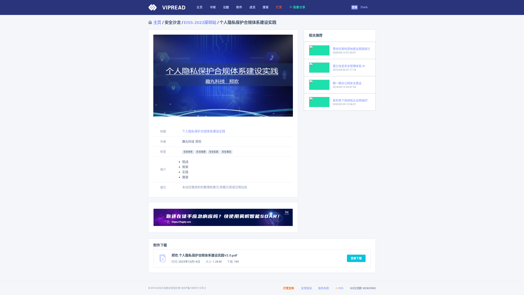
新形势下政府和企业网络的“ (350, 100)
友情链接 (306, 288)
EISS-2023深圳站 (200, 22)
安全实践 (213, 152)
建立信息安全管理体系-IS (349, 66)
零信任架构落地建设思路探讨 (351, 48)
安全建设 (226, 152)
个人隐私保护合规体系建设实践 (203, 131)
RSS (341, 288)
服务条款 (323, 288)
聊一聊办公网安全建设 (347, 83)
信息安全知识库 (172, 288)
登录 (354, 7)
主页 (156, 22)
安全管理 (200, 152)
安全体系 (188, 152)
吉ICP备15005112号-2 (193, 288)
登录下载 (356, 258)
